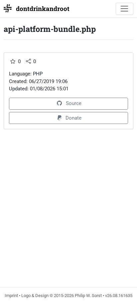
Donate (73, 118)
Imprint (11, 295)
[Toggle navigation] (124, 9)
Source (73, 103)
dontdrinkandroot (42, 8)
